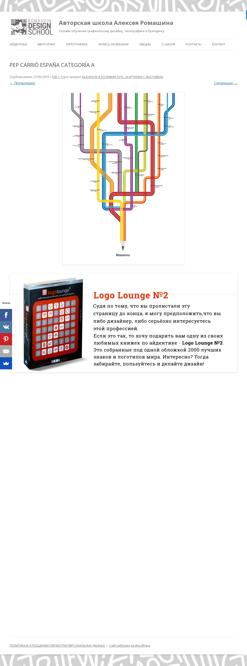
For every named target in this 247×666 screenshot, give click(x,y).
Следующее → (225, 83)
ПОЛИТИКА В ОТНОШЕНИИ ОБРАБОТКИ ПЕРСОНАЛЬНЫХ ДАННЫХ (57, 646)
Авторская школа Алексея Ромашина (116, 23)
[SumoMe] (6, 363)
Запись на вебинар (113, 44)
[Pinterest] (6, 339)
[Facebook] (6, 315)
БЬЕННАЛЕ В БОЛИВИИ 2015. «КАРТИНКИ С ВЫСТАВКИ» (122, 77)
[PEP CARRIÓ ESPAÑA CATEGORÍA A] (123, 178)
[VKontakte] (6, 327)
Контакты (193, 44)
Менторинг (46, 44)
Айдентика (18, 44)
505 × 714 (58, 77)
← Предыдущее (22, 83)
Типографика (77, 44)
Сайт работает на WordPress (129, 646)
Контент (218, 44)
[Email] (6, 351)
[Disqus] (123, 439)
